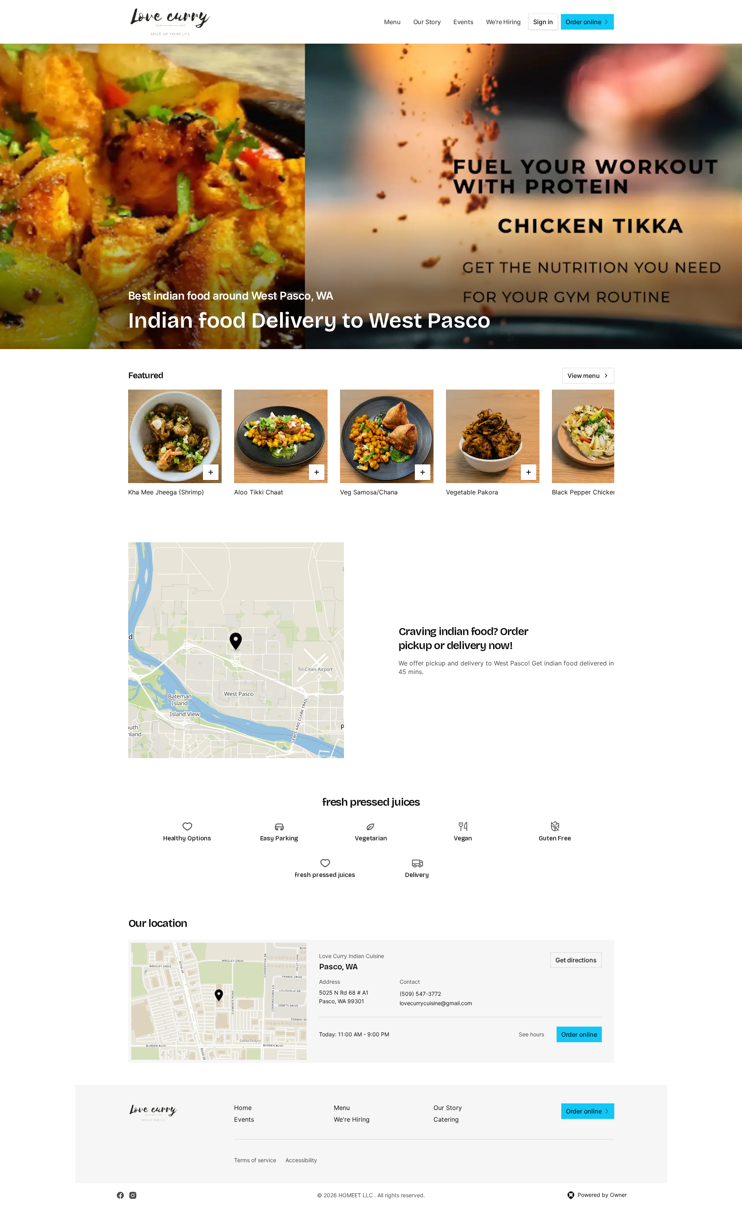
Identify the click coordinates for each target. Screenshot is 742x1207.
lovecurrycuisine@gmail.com (436, 1003)
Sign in (543, 22)
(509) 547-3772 (420, 994)
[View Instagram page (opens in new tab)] (132, 1195)
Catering (446, 1119)
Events (463, 22)
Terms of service (255, 1160)
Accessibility (301, 1160)
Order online (579, 1034)
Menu (392, 22)
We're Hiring (503, 22)
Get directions (575, 960)
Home (243, 1108)
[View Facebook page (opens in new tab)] (120, 1195)
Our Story (427, 22)
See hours (531, 1034)
